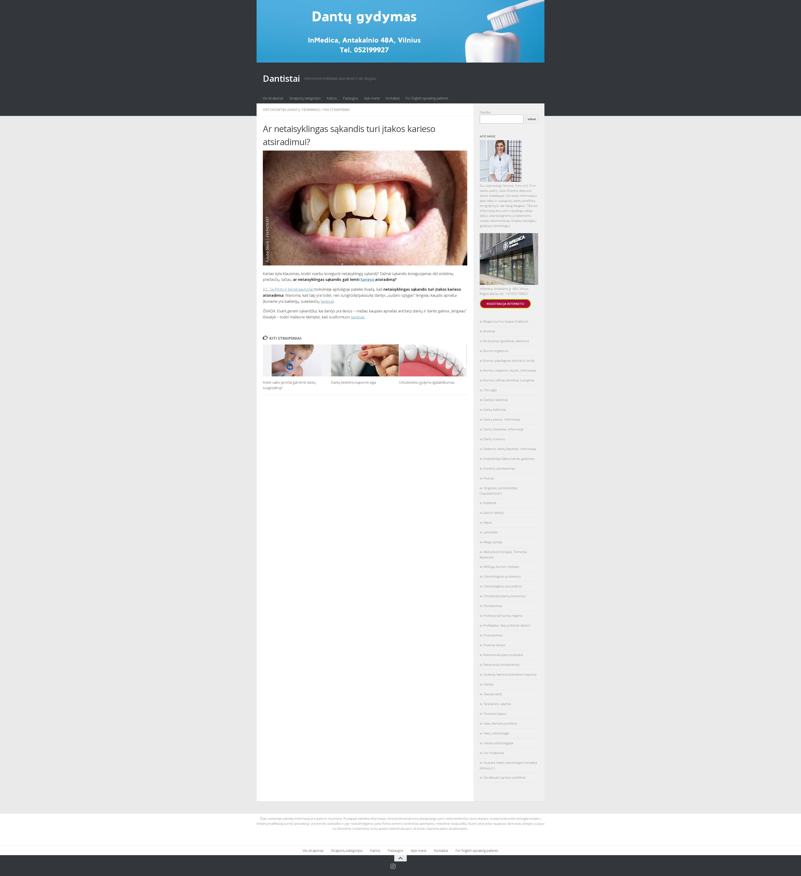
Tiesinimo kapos (495, 713)
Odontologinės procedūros (503, 586)
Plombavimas (493, 606)
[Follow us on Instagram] (393, 866)
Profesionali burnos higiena (503, 615)
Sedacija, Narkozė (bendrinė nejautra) (510, 674)
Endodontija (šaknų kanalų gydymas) (509, 458)
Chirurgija (490, 390)
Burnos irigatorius (496, 351)
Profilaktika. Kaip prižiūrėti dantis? (507, 625)
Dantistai (281, 78)
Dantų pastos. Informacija (502, 419)
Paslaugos (350, 98)
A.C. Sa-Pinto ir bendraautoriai (288, 289)
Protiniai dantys (494, 645)
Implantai (490, 503)
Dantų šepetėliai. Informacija (503, 429)
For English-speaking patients (426, 98)
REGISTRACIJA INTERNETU (505, 304)
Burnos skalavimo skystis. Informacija (510, 370)
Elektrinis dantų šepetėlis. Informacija (510, 449)
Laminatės (491, 532)
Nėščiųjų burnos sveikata (501, 566)
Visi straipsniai (273, 98)
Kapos (488, 522)
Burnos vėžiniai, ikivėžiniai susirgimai (509, 380)
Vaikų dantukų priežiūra (500, 723)
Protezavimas (493, 635)
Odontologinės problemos (502, 576)
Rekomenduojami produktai (503, 655)
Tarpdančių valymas (497, 704)
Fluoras (489, 478)
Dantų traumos (494, 439)
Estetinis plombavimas (499, 468)
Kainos (332, 98)
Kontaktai (392, 98)
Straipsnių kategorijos (305, 98)
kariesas (358, 316)
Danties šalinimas (496, 400)
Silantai (489, 684)
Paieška (485, 112)
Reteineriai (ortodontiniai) (502, 664)
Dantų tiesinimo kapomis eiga (353, 382)
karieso (368, 279)
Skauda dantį (493, 694)
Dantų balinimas (495, 409)
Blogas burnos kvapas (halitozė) (506, 321)
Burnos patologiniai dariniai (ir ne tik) (509, 360)
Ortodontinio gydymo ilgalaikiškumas (427, 382)
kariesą (326, 301)
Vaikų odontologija (496, 733)
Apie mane (372, 98)
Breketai (489, 331)
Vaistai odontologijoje (499, 743)
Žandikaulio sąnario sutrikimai (504, 777)
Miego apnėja (493, 542)
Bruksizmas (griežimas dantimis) (506, 341)
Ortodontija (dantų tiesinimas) (291, 109)
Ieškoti (532, 119)
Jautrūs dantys (494, 512)
